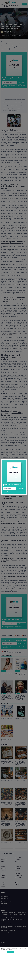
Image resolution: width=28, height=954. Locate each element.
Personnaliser (18, 952)
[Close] (25, 461)
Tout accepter (10, 952)
